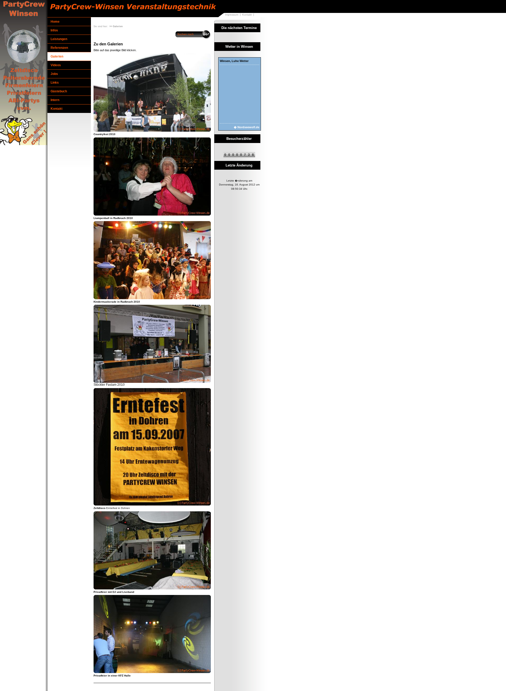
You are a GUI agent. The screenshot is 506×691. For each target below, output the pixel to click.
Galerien (57, 56)
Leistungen (59, 39)
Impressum (231, 14)
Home (55, 21)
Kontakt (247, 14)
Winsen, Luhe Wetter (234, 61)
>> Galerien (116, 26)
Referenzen (59, 48)
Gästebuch (59, 91)
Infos (54, 30)
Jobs (54, 74)
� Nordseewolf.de (246, 127)
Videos (56, 65)
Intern (55, 100)
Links (55, 82)
